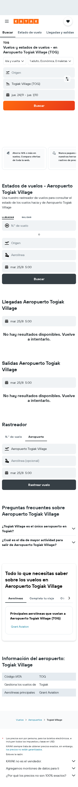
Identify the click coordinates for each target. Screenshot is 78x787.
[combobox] (42, 243)
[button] (6, 21)
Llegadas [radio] (8, 217)
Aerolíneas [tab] (15, 598)
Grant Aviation (20, 626)
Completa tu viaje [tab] (42, 598)
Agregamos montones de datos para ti (32, 768)
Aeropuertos (35, 719)
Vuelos (20, 719)
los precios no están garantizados (24, 749)
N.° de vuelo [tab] (13, 437)
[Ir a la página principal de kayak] (26, 21)
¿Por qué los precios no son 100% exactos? (36, 775)
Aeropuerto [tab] (36, 437)
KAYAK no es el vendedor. (23, 761)
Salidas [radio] (26, 217)
